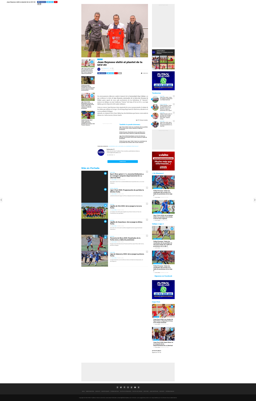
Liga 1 (116, 146)
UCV (125, 146)
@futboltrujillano (156, 350)
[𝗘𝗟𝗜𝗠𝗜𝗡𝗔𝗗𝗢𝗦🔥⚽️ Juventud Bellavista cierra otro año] (171, 59)
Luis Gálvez (120, 146)
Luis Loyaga (114, 179)
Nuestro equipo (105, 391)
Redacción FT (106, 68)
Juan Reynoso (111, 146)
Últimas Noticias (115, 391)
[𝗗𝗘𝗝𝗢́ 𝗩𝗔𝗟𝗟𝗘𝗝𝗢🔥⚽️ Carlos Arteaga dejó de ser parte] (163, 59)
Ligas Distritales (154, 391)
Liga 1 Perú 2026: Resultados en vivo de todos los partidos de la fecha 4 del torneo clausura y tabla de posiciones (87, 105)
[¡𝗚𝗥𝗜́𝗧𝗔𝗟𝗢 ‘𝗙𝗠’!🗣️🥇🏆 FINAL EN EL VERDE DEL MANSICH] (155, 59)
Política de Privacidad (125, 391)
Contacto (97, 391)
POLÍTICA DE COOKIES (137, 391)
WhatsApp (161, 391)
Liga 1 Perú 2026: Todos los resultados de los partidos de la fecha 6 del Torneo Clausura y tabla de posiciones (87, 71)
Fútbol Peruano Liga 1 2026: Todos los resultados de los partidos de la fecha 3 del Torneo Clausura (88, 122)
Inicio (83, 391)
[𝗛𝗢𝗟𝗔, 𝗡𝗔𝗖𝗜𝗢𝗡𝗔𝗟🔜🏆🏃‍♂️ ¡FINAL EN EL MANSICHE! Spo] (155, 67)
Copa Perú (146, 391)
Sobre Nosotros (90, 391)
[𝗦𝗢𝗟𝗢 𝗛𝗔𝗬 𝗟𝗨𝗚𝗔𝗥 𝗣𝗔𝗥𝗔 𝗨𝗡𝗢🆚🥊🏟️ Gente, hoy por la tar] (171, 67)
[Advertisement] (122, 85)
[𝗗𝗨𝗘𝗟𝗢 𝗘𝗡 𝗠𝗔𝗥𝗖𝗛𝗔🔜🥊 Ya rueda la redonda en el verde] (163, 67)
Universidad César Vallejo (132, 146)
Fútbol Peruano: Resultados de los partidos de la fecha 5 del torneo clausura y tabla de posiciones (88, 88)
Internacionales (170, 391)
